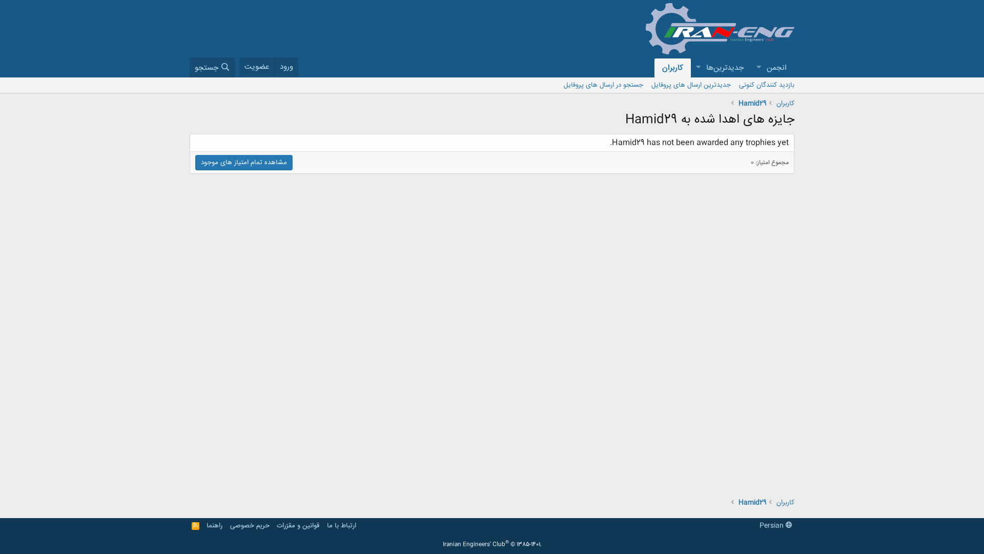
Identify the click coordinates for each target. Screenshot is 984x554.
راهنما (214, 525)
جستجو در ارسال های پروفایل (603, 85)
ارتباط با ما (341, 525)
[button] (758, 67)
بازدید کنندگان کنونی (766, 85)
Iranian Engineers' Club (492, 544)
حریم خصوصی (250, 525)
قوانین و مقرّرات (298, 525)
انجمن (777, 68)
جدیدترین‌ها (725, 68)
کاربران (672, 68)
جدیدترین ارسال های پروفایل (691, 85)
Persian (773, 525)
